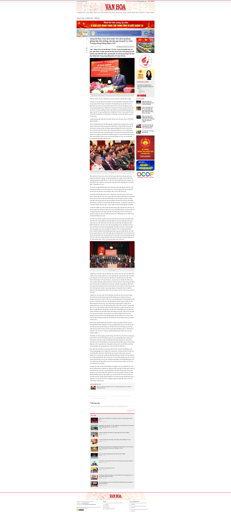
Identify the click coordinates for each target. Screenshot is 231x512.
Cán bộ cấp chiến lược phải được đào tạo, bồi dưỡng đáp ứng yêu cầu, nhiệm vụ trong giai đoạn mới (114, 387)
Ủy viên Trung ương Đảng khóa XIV (98, 398)
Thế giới (147, 12)
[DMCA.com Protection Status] (80, 509)
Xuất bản (91, 12)
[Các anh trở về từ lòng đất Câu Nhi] (94, 470)
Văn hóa (83, 12)
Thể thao (95, 12)
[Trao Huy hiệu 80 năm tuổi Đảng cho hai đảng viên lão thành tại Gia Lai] (94, 441)
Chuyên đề (129, 12)
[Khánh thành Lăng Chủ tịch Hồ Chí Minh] (94, 456)
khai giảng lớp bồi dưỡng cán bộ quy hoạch (121, 396)
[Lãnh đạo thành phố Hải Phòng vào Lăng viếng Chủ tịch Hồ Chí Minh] (94, 434)
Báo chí (87, 12)
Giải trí (110, 12)
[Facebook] (87, 39)
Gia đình (102, 12)
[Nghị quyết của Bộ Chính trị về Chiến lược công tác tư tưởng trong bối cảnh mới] (94, 420)
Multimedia (152, 12)
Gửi (138, 95)
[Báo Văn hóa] (115, 7)
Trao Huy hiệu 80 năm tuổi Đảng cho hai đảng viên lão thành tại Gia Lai (114, 439)
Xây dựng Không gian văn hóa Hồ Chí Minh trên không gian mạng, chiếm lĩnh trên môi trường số (116, 482)
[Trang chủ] (77, 12)
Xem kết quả (143, 95)
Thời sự (100, 421)
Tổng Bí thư (94, 396)
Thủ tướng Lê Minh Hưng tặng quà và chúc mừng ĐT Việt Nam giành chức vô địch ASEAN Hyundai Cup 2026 (116, 475)
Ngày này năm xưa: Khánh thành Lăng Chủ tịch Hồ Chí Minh (112, 454)
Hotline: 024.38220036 (132, 1)
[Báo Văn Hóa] (115, 496)
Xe (145, 12)
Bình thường (142, 91)
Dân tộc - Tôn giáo (122, 12)
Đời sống (113, 12)
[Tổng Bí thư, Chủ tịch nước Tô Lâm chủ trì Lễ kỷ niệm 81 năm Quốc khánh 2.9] (94, 463)
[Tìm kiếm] (114, 15)
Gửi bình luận (131, 410)
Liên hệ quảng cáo (142, 1)
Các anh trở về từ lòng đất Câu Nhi (106, 468)
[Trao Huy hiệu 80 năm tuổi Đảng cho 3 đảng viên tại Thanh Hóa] (138, 126)
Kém (140, 92)
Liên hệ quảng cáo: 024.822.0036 (109, 508)
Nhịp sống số (141, 12)
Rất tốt (140, 90)
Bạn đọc (137, 12)
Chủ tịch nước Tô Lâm (104, 396)
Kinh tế (117, 12)
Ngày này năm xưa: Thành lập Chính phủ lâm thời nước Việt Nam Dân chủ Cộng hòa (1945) (148, 119)
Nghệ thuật (106, 12)
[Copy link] (87, 46)
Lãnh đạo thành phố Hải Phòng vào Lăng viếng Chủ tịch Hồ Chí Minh (114, 432)
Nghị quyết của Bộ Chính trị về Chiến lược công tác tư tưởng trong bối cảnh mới (115, 419)
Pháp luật (133, 12)
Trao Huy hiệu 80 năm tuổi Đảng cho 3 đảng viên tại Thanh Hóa (147, 126)
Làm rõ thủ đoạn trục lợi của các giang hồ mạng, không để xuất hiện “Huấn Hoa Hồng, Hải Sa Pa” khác (148, 110)
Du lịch (99, 12)
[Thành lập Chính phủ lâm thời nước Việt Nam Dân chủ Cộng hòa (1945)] (138, 117)
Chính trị (80, 12)
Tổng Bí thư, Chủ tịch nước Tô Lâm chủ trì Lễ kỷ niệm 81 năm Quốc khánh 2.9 (116, 461)
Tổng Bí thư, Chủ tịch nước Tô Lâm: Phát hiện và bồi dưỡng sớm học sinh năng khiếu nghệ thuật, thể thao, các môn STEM (116, 426)
